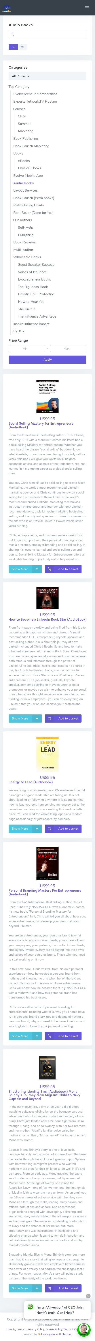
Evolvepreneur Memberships (35, 94)
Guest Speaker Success (36, 264)
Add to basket (67, 569)
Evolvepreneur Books (34, 279)
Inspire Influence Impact (31, 324)
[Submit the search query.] (12, 34)
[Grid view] (22, 47)
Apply (48, 360)
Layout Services (25, 190)
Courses (19, 109)
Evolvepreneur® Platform (56, 1334)
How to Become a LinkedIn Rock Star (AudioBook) (47, 619)
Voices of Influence (32, 272)
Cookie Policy (54, 1329)
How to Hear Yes (31, 301)
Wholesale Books (27, 257)
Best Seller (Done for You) (33, 212)
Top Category (19, 86)
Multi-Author (23, 249)
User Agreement (16, 1329)
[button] (87, 7)
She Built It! (27, 309)
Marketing (25, 131)
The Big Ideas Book (33, 286)
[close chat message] (88, 1296)
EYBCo (18, 331)
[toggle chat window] (84, 1330)
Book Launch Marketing (31, 146)
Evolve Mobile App (28, 175)
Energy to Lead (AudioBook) (31, 782)
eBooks (24, 160)
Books (18, 153)
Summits (24, 123)
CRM (22, 116)
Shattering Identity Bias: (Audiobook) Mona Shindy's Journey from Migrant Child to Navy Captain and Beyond (44, 1095)
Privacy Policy (36, 1329)
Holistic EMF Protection (36, 294)
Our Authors (22, 220)
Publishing (26, 235)
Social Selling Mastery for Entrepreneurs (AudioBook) (41, 425)
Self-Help (25, 227)
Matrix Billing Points (28, 205)
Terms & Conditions (75, 1329)
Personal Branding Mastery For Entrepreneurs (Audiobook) (45, 892)
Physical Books (29, 168)
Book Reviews (24, 242)
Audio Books (23, 183)
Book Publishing (25, 138)
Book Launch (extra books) (33, 198)
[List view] (13, 47)
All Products (20, 76)
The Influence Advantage (37, 316)
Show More (20, 569)
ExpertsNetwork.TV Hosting (35, 101)
